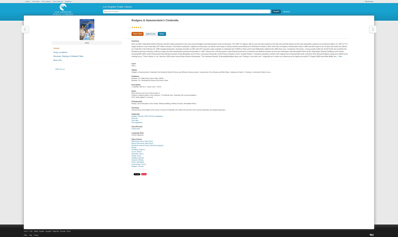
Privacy (36, 235)
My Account (369, 1)
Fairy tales (135, 120)
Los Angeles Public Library (117, 6)
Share (162, 34)
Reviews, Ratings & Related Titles (68, 56)
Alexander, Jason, (138, 154)
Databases (68, 1)
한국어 (69, 231)
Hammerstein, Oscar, (139, 164)
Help (30, 235)
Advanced (286, 11)
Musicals (135, 118)
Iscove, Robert (136, 152)
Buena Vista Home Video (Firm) (142, 143)
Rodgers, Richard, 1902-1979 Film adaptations (147, 116)
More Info (57, 60)
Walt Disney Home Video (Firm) (142, 141)
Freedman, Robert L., (139, 149)
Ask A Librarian (46, 1)
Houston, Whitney (138, 160)
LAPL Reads (36, 1)
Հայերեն (48, 231)
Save (144, 174)
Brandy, (134, 147)
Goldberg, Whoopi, (138, 158)
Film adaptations (137, 122)
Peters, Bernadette (138, 162)
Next (373, 29)
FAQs (25, 235)
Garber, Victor (136, 156)
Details (56, 48)
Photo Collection (58, 1)
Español (41, 231)
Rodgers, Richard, (138, 166)
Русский (62, 231)
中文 (31, 231)
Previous (25, 29)
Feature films (136, 129)
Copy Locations (60, 52)
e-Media (27, 1)
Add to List (150, 34)
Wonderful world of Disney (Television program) (147, 145)
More (340, 56)
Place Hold (137, 34)
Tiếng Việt (56, 231)
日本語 (36, 231)
